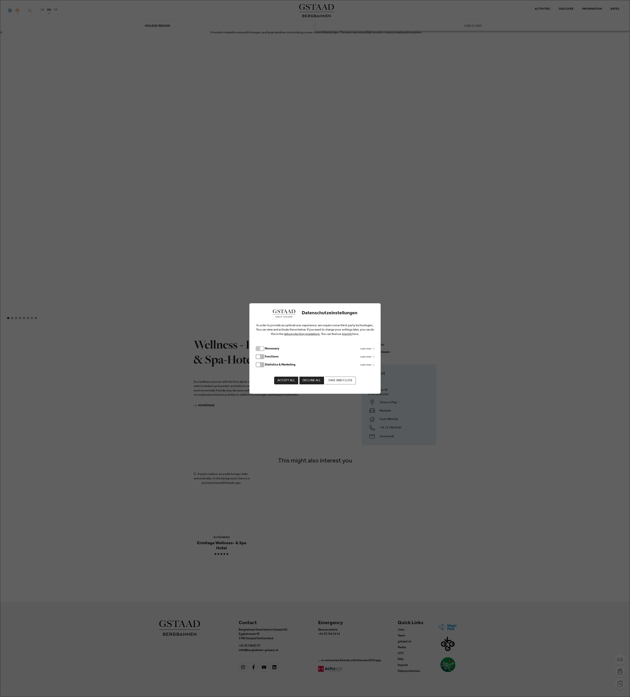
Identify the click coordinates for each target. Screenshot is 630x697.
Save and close (340, 380)
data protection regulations (302, 334)
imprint (347, 334)
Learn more (366, 348)
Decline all (312, 380)
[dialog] (315, 348)
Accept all (286, 380)
